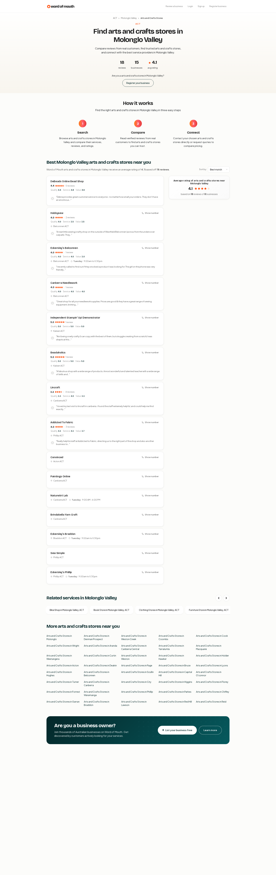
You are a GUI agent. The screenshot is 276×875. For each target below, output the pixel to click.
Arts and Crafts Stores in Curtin (100, 655)
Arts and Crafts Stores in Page (136, 665)
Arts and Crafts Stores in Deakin (100, 665)
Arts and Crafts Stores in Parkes (175, 691)
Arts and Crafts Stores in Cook (212, 635)
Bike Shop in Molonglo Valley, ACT (67, 609)
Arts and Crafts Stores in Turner (62, 681)
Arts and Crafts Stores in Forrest (63, 691)
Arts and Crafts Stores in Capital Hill (175, 673)
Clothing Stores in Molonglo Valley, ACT (159, 609)
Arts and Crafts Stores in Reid (211, 701)
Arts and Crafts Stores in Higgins (175, 681)
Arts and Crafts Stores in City (136, 681)
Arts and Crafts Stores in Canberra (96, 683)
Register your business (138, 82)
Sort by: (203, 169)
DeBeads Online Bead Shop (67, 181)
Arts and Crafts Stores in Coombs (171, 637)
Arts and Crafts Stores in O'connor (208, 673)
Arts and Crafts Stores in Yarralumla (171, 647)
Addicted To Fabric (61, 422)
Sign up (201, 6)
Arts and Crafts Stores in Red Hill (175, 701)
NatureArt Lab (59, 495)
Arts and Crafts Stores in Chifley (212, 691)
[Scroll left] (218, 598)
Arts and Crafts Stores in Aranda (100, 645)
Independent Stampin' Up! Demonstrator (75, 317)
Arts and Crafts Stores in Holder (212, 655)
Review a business (174, 6)
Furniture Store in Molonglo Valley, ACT (209, 609)
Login (190, 6)
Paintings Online (60, 476)
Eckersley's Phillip (61, 572)
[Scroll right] (226, 598)
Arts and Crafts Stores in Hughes (59, 673)
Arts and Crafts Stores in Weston (134, 657)
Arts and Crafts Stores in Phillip (137, 691)
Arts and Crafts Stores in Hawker (171, 657)
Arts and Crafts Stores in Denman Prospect (96, 637)
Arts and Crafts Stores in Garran (63, 701)
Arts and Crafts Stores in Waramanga (96, 693)
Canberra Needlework (63, 282)
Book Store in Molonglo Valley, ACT (111, 609)
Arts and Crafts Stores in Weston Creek (134, 637)
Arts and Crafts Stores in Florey (212, 681)
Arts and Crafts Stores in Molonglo (59, 637)
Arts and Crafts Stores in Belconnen (96, 673)
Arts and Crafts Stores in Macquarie (208, 647)
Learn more (210, 730)
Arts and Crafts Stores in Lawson (134, 703)
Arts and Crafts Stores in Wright (62, 645)
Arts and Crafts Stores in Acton (62, 665)
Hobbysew (56, 213)
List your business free (178, 730)
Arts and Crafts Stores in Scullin (137, 671)
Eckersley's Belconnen (64, 247)
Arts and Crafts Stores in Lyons (212, 665)
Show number (152, 213)
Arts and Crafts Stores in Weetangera (59, 657)
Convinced (56, 457)
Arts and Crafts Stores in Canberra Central (134, 647)
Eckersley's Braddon (62, 533)
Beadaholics (57, 352)
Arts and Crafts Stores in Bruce (175, 665)
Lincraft (55, 387)
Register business (217, 6)
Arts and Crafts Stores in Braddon (96, 703)
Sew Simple (57, 553)
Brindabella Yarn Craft (63, 514)
